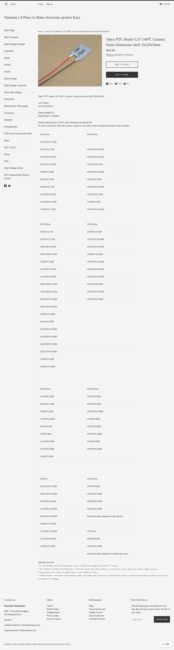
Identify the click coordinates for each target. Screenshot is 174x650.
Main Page (9, 30)
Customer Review (97, 619)
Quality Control (95, 612)
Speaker (8, 120)
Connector (9, 113)
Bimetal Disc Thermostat (16, 106)
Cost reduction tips (97, 609)
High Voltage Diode (13, 168)
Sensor (7, 65)
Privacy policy (53, 615)
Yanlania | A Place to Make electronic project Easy (42, 17)
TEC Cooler (10, 147)
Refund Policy (53, 609)
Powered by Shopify (62, 644)
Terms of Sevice (54, 619)
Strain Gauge (10, 78)
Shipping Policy (53, 612)
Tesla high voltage (19, 92)
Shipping (110, 55)
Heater (19, 72)
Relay (7, 154)
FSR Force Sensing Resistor (18, 133)
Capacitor (8, 51)
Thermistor (9, 99)
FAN (6, 161)
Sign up (49, 4)
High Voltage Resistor (14, 44)
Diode (7, 58)
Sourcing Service (96, 615)
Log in (40, 4)
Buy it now (122, 75)
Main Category (11, 37)
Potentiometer (11, 127)
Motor (7, 140)
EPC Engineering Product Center (16, 177)
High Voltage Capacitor (15, 85)
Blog (91, 606)
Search (50, 606)
